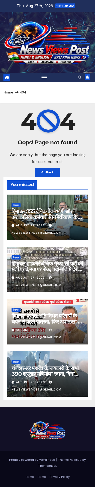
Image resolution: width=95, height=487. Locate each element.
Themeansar (47, 465)
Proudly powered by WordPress (32, 459)
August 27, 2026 (31, 225)
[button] (80, 77)
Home (8, 92)
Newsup (75, 459)
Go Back (47, 172)
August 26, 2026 (31, 382)
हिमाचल (16, 205)
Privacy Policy (60, 476)
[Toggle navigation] (44, 77)
